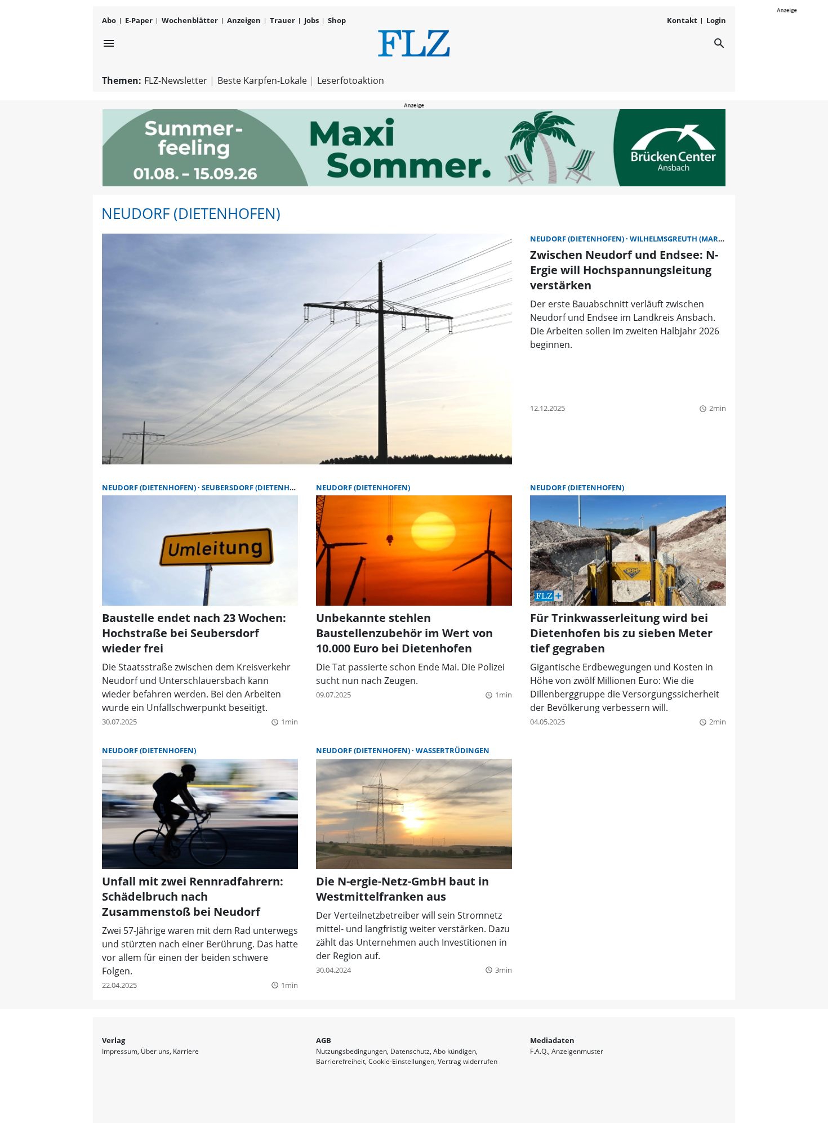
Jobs (311, 20)
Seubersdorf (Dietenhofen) (256, 487)
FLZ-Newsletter (175, 80)
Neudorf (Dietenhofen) (191, 213)
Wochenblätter (190, 20)
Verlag (113, 1040)
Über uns (155, 1051)
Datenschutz (410, 1051)
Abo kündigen (454, 1051)
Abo (109, 20)
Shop (337, 20)
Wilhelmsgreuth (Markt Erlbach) (697, 239)
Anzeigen (244, 20)
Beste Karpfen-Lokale (262, 80)
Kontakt (682, 20)
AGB (323, 1040)
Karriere (186, 1051)
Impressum (119, 1051)
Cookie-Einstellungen (401, 1061)
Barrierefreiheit (340, 1061)
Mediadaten (552, 1040)
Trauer (282, 20)
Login (716, 20)
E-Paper (139, 20)
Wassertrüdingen (452, 750)
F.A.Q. (539, 1051)
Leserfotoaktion (350, 80)
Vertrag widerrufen (467, 1061)
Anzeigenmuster (577, 1051)
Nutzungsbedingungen (351, 1051)
